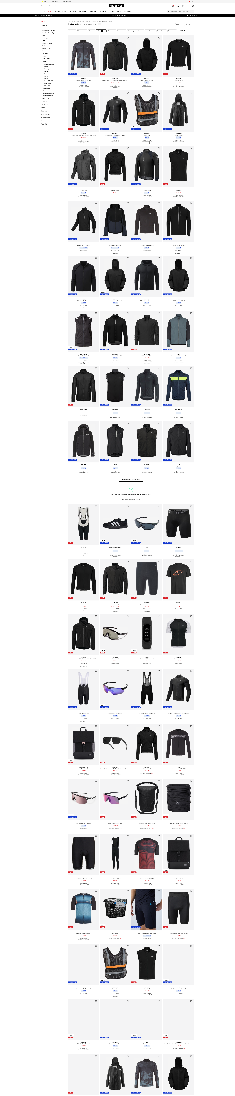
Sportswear (80, 21)
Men (50, 6)
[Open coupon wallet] (172, 6)
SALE (73, 21)
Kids (56, 6)
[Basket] (193, 6)
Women (43, 6)
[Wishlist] (188, 6)
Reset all (182, 30)
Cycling (94, 21)
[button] (178, 24)
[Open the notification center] (183, 5)
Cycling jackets (102, 21)
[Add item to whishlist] (96, 38)
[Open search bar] (168, 11)
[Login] (178, 6)
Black (110, 21)
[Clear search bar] (193, 11)
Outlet (45, 1)
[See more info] (83, 88)
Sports (88, 21)
